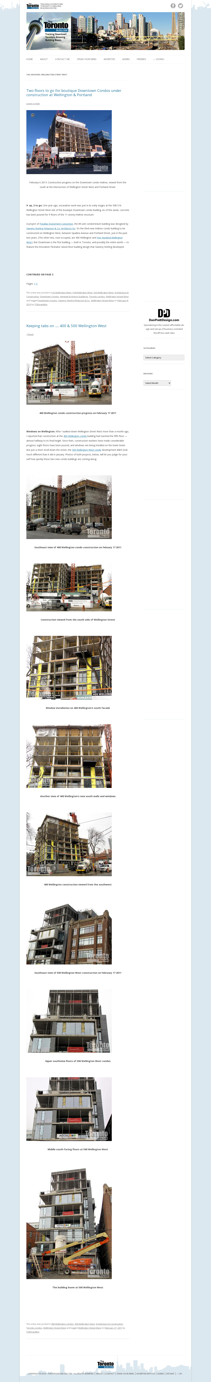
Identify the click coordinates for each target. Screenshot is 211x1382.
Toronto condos (97, 296)
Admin (126, 59)
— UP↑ (180, 1373)
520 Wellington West (103, 292)
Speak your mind (86, 59)
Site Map (170, 1373)
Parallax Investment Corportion (56, 223)
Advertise (109, 59)
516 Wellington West (61, 292)
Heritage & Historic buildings (74, 296)
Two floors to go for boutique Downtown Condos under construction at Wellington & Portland (73, 92)
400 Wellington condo (75, 436)
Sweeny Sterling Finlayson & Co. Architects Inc (50, 228)
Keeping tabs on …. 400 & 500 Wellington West (66, 325)
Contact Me (62, 59)
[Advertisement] (164, 130)
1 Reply (30, 334)
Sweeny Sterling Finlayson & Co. (74, 300)
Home (29, 59)
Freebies (141, 59)
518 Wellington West (82, 292)
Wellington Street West (117, 296)
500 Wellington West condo (86, 449)
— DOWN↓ (159, 59)
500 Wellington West (85, 1323)
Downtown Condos (49, 296)
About (44, 59)
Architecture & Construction (109, 1323)
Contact (110, 1373)
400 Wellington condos (62, 1323)
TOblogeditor (40, 304)
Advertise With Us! (145, 1373)
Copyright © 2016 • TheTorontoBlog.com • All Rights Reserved (61, 1373)
